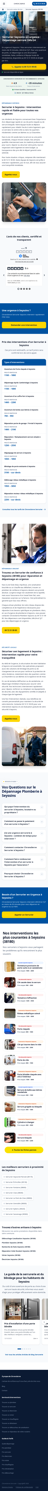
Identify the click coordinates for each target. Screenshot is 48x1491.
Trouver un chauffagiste (10, 1419)
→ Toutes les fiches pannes (24, 1150)
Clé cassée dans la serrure (29, 982)
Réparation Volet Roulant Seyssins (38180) (19, 1251)
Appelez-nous (11, 718)
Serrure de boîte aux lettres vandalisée (29, 1091)
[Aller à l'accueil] (19, 4)
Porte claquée (23, 1029)
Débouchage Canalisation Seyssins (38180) (19, 1238)
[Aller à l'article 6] (30, 1348)
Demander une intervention (24, 325)
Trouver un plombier (9, 1402)
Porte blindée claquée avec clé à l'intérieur (29, 1075)
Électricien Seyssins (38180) (13, 1259)
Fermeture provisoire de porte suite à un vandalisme (29, 967)
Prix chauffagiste (8, 1465)
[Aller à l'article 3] (24, 1348)
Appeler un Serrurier (24, 914)
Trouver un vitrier (8, 1415)
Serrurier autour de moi (14, 9)
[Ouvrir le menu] (4, 3)
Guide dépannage (8, 1444)
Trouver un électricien (9, 1411)
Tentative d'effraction (27, 998)
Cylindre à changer (25, 1122)
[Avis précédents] (3, 275)
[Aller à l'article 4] (26, 1348)
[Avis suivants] (44, 275)
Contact (4, 1390)
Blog (3, 1386)
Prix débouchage (8, 1473)
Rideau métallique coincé (28, 1013)
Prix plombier (6, 1448)
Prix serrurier (6, 1452)
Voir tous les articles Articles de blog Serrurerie (24, 1354)
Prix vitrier (5, 1460)
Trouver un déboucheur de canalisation (15, 1427)
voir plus (27, 275)
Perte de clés (23, 1060)
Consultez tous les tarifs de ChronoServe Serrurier (22, 509)
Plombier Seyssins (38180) (12, 1243)
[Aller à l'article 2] (22, 1348)
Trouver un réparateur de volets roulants (16, 1432)
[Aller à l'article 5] (28, 1348)
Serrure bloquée (24, 1138)
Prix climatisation (8, 1469)
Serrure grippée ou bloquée (29, 1107)
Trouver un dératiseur (9, 1423)
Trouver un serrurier (9, 1407)
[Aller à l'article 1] (19, 1348)
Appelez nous (11, 174)
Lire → (35, 1338)
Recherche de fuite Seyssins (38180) (16, 1247)
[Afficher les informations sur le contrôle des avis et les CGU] (37, 259)
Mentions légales (7, 1487)
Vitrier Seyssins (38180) (11, 1255)
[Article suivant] (44, 1322)
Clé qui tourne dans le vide (29, 1044)
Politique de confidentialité (24, 1487)
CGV (37, 1487)
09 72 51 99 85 (11, 630)
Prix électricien (7, 1456)
